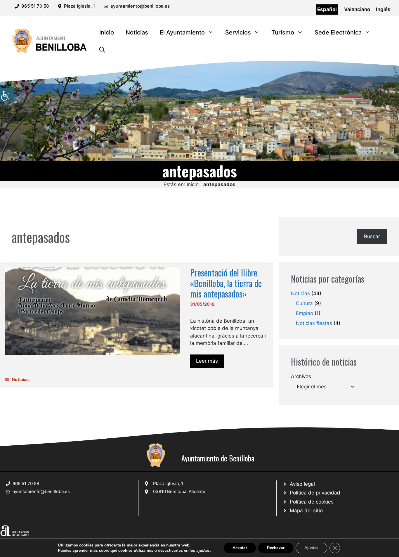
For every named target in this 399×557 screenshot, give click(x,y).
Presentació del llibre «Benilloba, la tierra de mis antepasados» (226, 283)
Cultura (304, 303)
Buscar (372, 236)
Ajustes (311, 548)
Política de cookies (312, 502)
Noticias (137, 32)
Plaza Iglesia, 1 (168, 483)
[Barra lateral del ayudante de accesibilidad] (7, 95)
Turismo (282, 32)
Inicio (106, 32)
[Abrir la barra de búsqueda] (102, 50)
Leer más (207, 361)
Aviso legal (302, 484)
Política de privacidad (315, 493)
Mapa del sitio (306, 510)
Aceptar (240, 548)
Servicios (238, 32)
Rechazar (275, 548)
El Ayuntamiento (182, 32)
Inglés (383, 9)
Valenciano (357, 9)
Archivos (301, 376)
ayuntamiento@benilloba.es (140, 6)
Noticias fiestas (314, 323)
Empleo (304, 313)
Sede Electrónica (338, 32)
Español (327, 9)
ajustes (203, 550)
